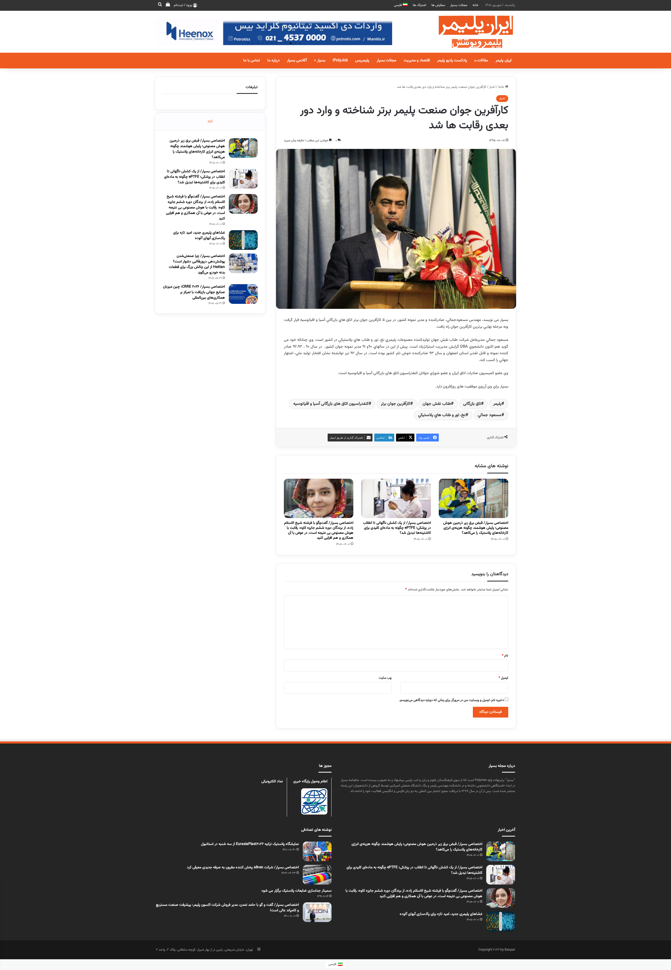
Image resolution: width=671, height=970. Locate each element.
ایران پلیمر (503, 60)
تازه (210, 121)
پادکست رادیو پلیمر (452, 60)
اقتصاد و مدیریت (417, 60)
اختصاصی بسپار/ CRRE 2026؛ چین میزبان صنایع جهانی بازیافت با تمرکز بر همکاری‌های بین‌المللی (194, 292)
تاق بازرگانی (472, 404)
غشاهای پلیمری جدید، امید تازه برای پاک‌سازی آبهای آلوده (199, 235)
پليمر (497, 404)
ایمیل (503, 678)
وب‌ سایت (385, 678)
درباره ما (273, 60)
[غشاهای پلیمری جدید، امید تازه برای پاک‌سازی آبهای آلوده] (243, 240)
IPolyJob (340, 60)
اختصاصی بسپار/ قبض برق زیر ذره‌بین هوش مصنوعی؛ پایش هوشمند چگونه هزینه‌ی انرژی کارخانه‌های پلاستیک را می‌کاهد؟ (475, 528)
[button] (300, 43)
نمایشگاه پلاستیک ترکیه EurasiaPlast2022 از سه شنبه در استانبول (250, 844)
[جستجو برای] (160, 5)
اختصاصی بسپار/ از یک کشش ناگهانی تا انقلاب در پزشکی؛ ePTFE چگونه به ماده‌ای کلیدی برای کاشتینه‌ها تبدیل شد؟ (397, 528)
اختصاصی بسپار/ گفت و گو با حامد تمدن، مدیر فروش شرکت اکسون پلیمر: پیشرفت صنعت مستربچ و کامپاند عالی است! (227, 907)
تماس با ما (251, 60)
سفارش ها (438, 5)
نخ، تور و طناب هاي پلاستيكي (442, 415)
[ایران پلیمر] (469, 31)
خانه (476, 5)
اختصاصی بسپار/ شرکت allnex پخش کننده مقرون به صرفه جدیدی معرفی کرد (243, 867)
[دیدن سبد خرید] (168, 5)
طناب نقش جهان (437, 404)
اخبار (492, 87)
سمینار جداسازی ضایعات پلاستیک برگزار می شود (296, 891)
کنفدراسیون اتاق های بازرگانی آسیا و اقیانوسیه (331, 404)
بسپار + (319, 60)
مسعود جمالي (489, 415)
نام (505, 655)
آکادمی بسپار (297, 60)
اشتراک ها (419, 5)
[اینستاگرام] (259, 949)
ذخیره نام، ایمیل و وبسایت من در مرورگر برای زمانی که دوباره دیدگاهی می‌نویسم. (451, 700)
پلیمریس (362, 60)
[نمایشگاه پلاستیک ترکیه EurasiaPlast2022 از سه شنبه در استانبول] (317, 851)
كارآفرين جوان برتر (395, 404)
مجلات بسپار (458, 5)
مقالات (482, 60)
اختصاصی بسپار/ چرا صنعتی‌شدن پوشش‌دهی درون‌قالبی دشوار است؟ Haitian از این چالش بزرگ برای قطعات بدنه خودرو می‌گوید (197, 264)
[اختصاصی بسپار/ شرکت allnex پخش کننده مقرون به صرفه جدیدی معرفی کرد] (317, 875)
